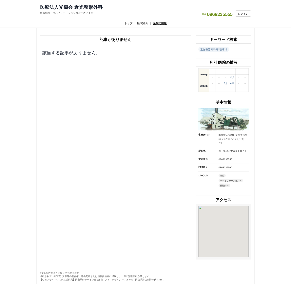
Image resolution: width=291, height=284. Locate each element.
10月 (232, 77)
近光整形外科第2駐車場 (213, 49)
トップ (128, 23)
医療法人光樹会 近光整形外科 (71, 7)
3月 (225, 83)
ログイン (243, 13)
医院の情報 (160, 23)
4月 (232, 83)
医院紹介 (142, 23)
